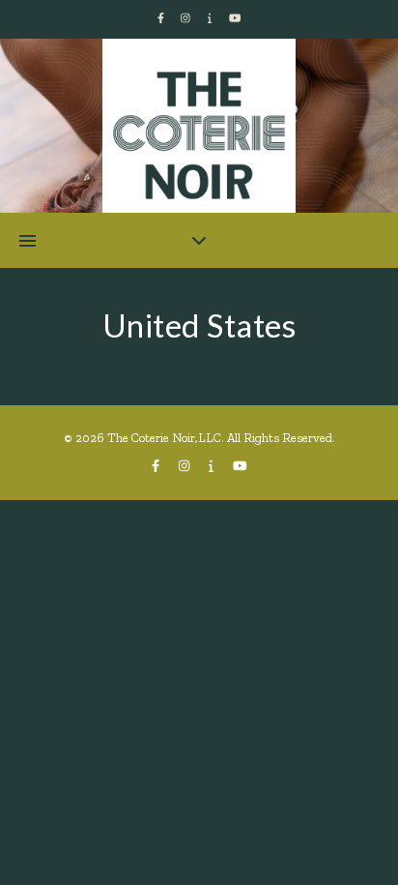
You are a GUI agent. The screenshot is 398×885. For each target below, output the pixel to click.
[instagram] (187, 19)
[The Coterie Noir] (199, 135)
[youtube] (235, 19)
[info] (211, 19)
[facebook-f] (162, 19)
